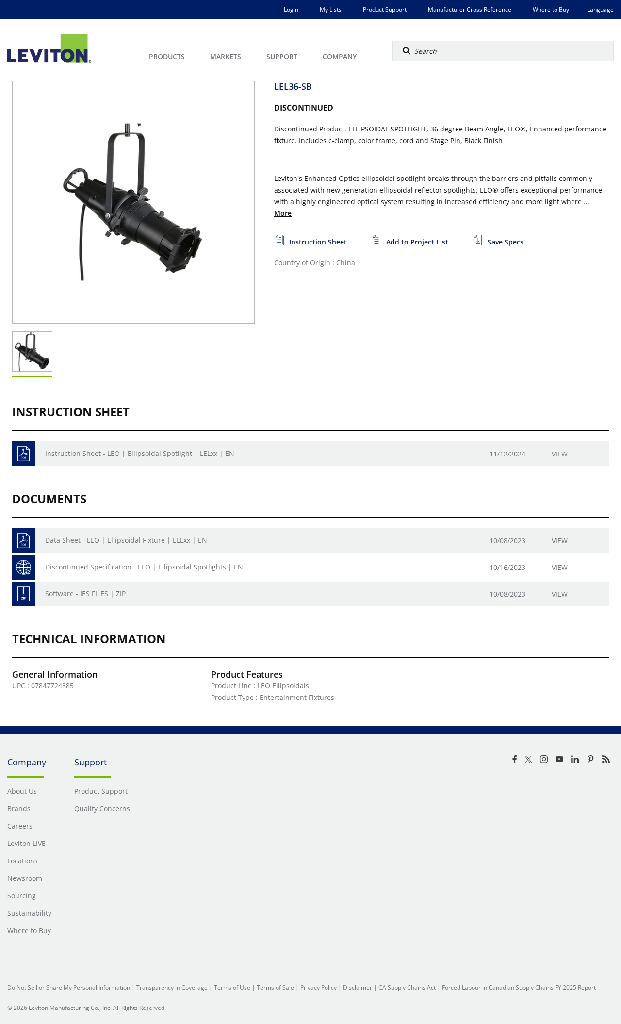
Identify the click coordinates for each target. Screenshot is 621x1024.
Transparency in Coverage (172, 987)
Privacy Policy (318, 987)
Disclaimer (357, 987)
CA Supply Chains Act (407, 987)
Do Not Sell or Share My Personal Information (68, 987)
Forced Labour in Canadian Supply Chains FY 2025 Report (519, 987)
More (283, 213)
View (560, 453)
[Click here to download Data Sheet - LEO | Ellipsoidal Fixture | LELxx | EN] (23, 540)
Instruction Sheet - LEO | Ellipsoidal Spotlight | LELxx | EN (139, 453)
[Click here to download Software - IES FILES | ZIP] (23, 594)
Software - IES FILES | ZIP (85, 593)
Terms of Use (232, 987)
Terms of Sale (275, 987)
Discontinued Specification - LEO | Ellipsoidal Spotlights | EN (144, 566)
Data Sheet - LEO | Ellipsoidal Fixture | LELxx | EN (126, 540)
